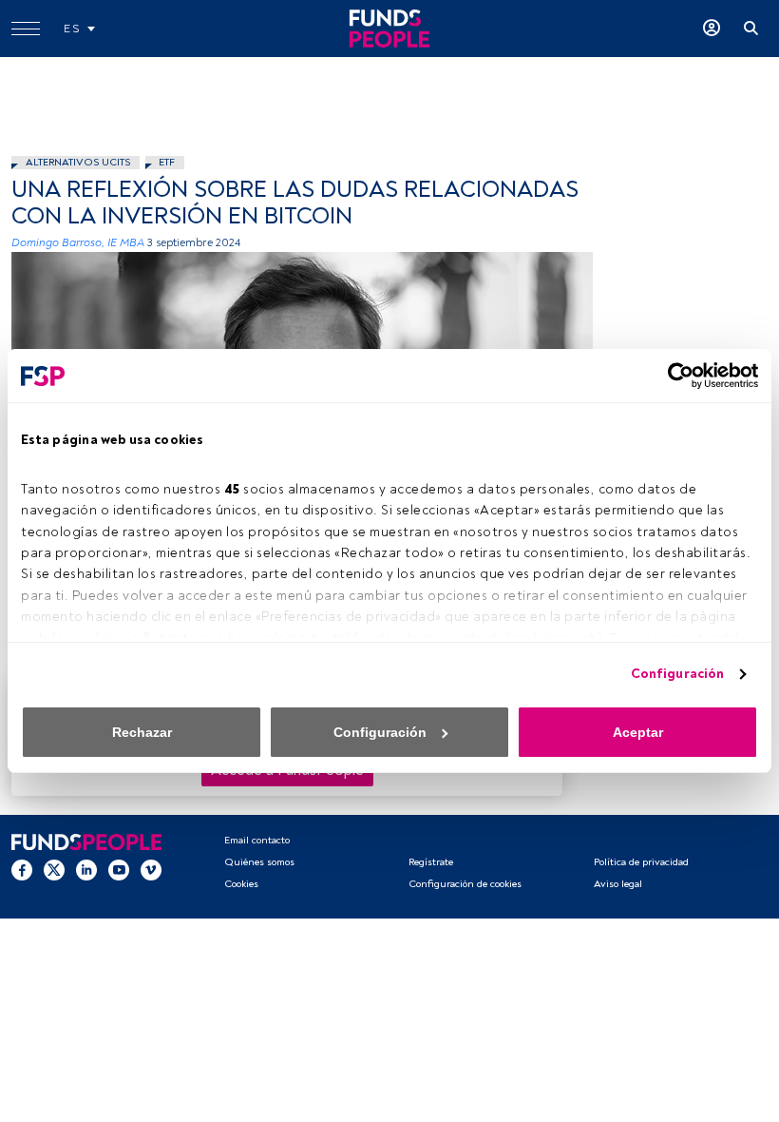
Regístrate (430, 862)
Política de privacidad (641, 862)
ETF (167, 162)
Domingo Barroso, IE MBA (77, 243)
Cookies (241, 884)
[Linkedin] (86, 869)
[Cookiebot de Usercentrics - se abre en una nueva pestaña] (675, 375)
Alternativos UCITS (78, 162)
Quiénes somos (259, 862)
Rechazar (142, 732)
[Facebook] (21, 869)
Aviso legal (618, 884)
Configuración (677, 674)
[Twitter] (54, 869)
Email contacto (257, 840)
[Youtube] (118, 869)
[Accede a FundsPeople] (711, 28)
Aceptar (638, 732)
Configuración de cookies (465, 884)
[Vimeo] (151, 869)
